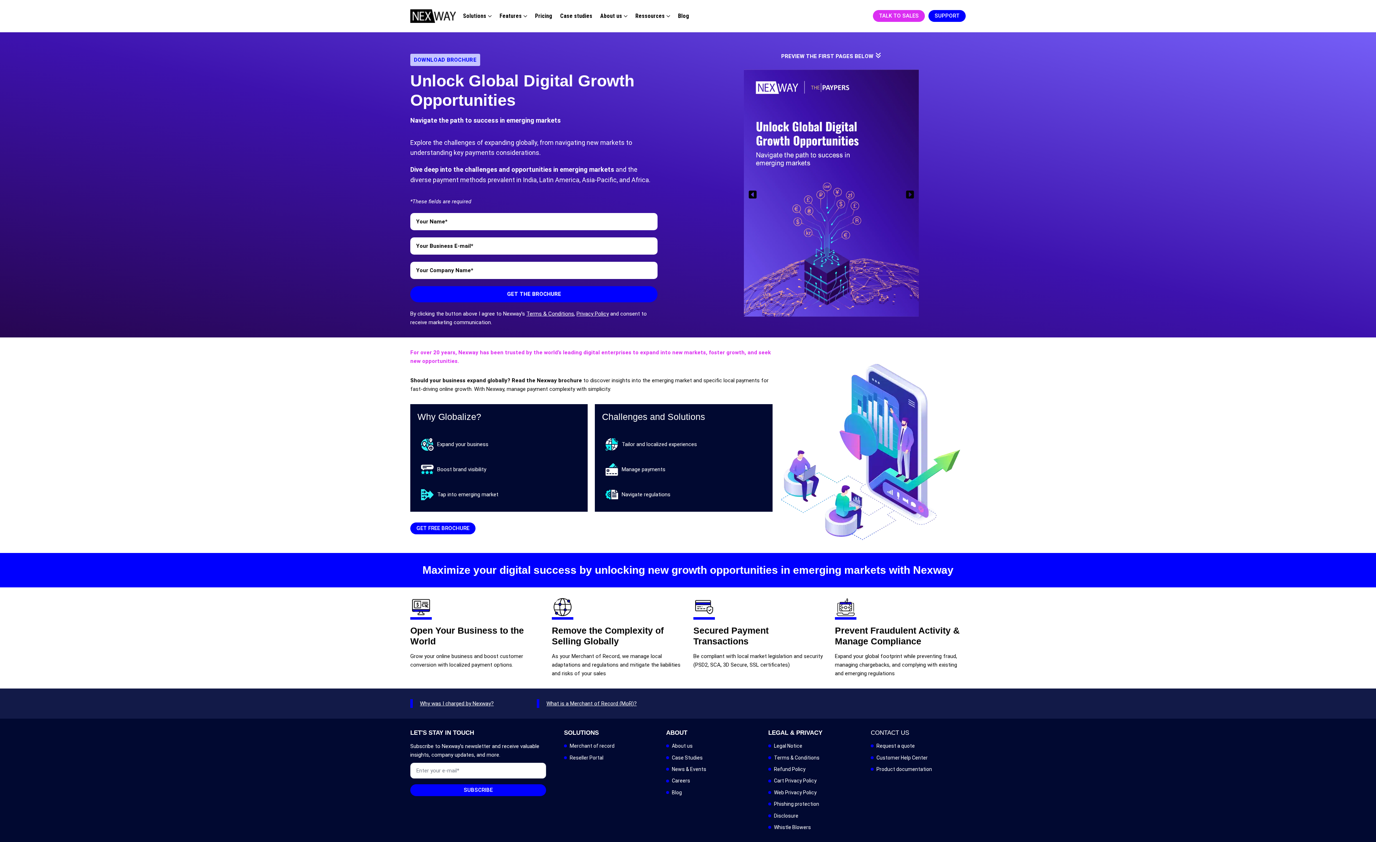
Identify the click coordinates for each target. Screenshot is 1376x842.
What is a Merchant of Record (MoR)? (591, 703)
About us (611, 16)
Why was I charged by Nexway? (457, 703)
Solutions (474, 16)
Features (511, 16)
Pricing (543, 16)
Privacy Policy (593, 314)
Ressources (650, 16)
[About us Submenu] (624, 16)
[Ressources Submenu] (667, 16)
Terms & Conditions (550, 314)
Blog (683, 16)
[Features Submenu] (524, 16)
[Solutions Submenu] (489, 16)
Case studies (576, 16)
